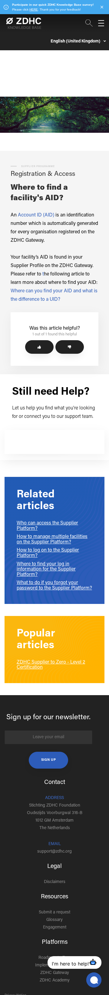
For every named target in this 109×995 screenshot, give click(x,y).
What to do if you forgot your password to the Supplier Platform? (54, 585)
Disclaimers (54, 882)
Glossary (54, 920)
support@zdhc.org (54, 852)
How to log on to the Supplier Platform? (48, 553)
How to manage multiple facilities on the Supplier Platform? (52, 539)
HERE (33, 9)
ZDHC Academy (55, 980)
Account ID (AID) (36, 215)
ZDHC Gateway (54, 973)
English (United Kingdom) (76, 41)
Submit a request (54, 912)
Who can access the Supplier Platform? (47, 526)
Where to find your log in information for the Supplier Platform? (46, 569)
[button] (39, 347)
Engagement (54, 927)
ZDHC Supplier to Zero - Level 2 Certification (51, 665)
